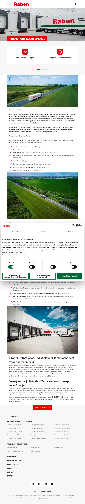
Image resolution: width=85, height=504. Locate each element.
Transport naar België (14, 438)
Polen (45, 367)
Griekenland (42, 118)
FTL (14, 282)
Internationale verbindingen (19, 421)
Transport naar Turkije (61, 438)
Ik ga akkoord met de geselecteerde (42, 276)
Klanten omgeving (14, 461)
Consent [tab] (15, 232)
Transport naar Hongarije (62, 431)
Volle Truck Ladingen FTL (15, 451)
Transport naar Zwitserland (39, 438)
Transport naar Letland (14, 431)
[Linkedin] (33, 484)
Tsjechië (34, 118)
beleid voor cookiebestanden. (44, 255)
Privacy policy (13, 464)
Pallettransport (12, 447)
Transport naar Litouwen (62, 428)
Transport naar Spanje (38, 425)
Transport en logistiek (17, 444)
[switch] (32, 267)
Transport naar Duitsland (62, 435)
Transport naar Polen (13, 428)
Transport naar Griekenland (15, 435)
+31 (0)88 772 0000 (57, 397)
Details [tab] (42, 232)
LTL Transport (35, 451)
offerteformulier (14, 395)
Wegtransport (35, 447)
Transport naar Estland (38, 435)
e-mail (23, 399)
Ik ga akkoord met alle (69, 276)
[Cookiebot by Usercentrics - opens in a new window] (73, 225)
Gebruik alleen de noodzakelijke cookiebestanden (15, 276)
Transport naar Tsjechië (14, 425)
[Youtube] (52, 484)
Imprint (10, 476)
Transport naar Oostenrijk (39, 428)
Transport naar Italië (37, 431)
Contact (10, 472)
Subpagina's (12, 457)
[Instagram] (45, 484)
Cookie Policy (13, 468)
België (48, 118)
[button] (21, 4)
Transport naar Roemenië (62, 425)
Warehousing (58, 447)
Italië (54, 118)
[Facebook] (39, 484)
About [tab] (70, 232)
